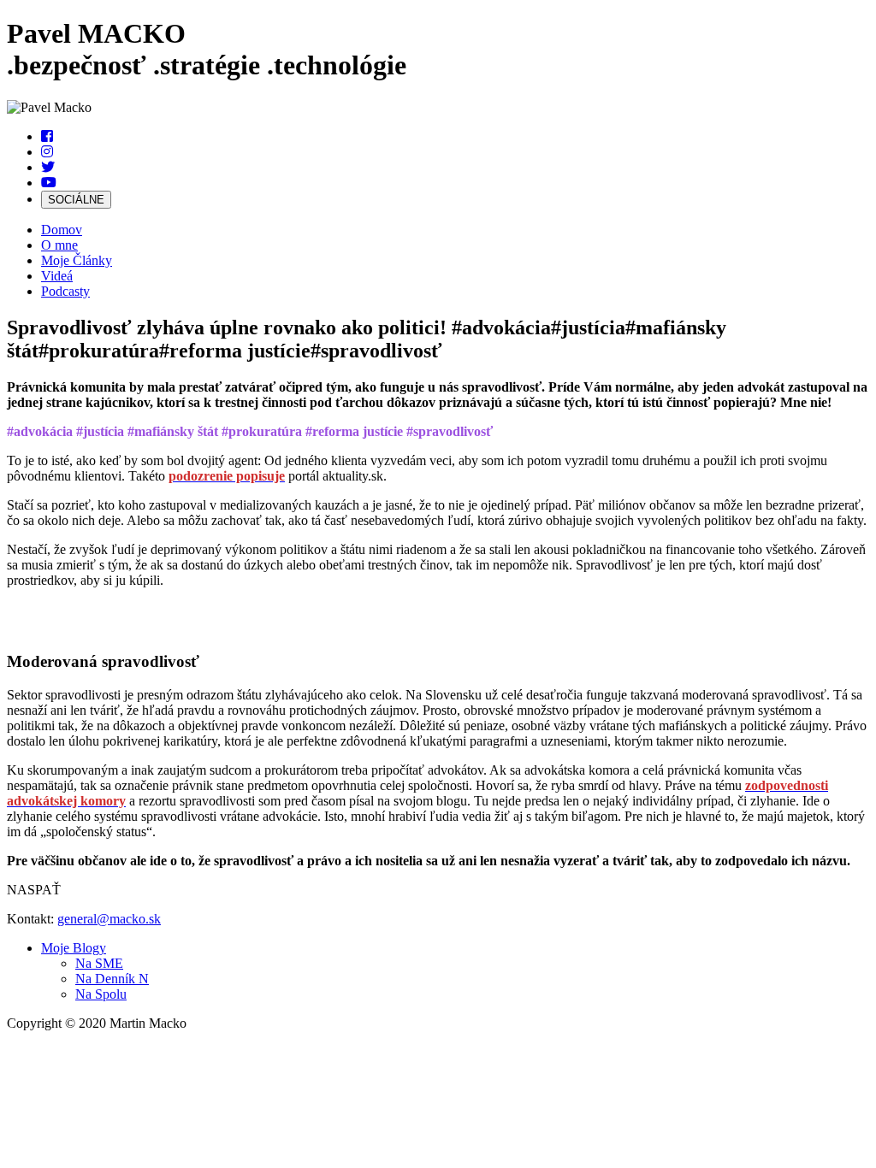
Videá (57, 275)
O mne (59, 245)
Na (99, 963)
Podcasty (65, 291)
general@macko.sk (109, 918)
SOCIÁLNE (76, 199)
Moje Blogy (73, 948)
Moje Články (76, 260)
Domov (61, 229)
